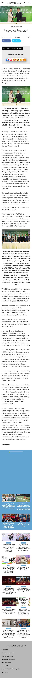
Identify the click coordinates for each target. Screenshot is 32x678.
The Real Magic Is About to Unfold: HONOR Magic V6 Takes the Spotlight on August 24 (9, 590)
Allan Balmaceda (7, 37)
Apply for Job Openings (8, 653)
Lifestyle (8, 444)
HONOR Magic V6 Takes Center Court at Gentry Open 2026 (23, 589)
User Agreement (6, 662)
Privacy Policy (5, 665)
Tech (9, 565)
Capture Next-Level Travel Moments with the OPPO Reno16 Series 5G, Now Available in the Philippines (8, 548)
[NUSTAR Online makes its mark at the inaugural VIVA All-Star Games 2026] (9, 602)
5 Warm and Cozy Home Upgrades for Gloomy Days (23, 568)
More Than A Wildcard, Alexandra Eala (23, 525)
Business (3, 444)
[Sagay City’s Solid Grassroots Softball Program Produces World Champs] (9, 498)
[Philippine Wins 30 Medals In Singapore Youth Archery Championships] (9, 518)
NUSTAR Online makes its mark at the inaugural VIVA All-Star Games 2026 (8, 611)
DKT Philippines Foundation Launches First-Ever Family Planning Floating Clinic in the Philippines (23, 547)
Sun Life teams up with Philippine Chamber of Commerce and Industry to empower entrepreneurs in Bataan (23, 634)
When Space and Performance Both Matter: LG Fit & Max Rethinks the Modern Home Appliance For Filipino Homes (8, 634)
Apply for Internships (7, 656)
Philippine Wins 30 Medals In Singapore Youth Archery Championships (8, 526)
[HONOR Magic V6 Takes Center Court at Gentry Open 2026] (23, 580)
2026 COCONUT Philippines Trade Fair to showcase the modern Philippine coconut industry (23, 612)
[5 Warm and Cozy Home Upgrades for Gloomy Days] (23, 559)
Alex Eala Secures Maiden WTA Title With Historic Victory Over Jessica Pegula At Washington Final (23, 506)
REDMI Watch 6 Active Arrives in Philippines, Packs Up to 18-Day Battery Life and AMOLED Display (8, 569)
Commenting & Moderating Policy (11, 669)
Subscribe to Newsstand (8, 659)
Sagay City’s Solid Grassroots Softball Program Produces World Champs (8, 506)
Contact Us (5, 649)
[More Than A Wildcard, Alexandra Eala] (23, 518)
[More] (23, 40)
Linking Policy (5, 672)
